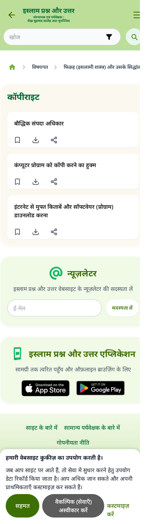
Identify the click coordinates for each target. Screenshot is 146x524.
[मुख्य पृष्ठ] (12, 67)
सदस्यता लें (122, 307)
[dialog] (70, 486)
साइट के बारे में (42, 427)
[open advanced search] (109, 36)
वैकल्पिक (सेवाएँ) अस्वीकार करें (73, 506)
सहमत (22, 505)
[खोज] (134, 36)
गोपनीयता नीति (73, 442)
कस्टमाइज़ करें (118, 510)
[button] (17, 140)
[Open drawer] (137, 15)
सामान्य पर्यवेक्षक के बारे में (92, 427)
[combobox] (56, 37)
